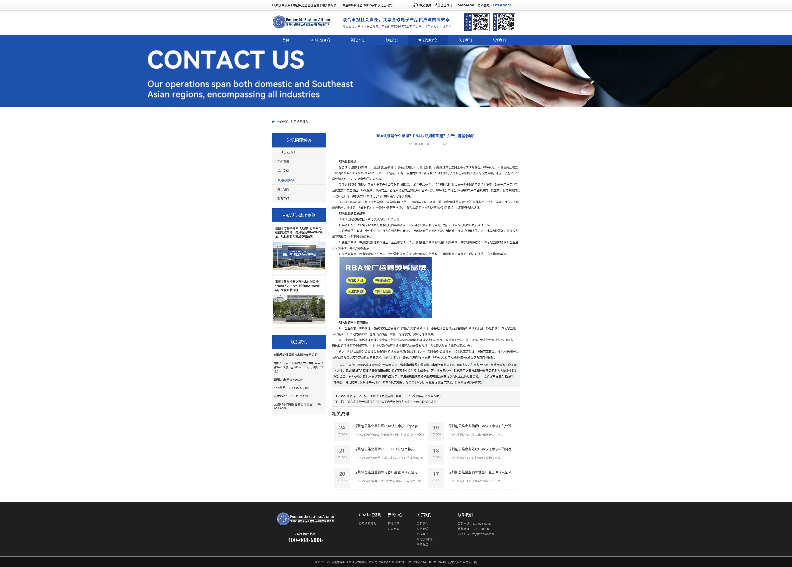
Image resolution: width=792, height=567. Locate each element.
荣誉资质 (422, 544)
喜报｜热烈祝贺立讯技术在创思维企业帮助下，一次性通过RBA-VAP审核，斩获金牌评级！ (298, 285)
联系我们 (499, 40)
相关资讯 (340, 413)
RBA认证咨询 (320, 40)
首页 (286, 40)
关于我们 (465, 40)
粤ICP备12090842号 (391, 562)
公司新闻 (393, 529)
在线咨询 (425, 5)
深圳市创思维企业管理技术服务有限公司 (351, 562)
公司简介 (422, 523)
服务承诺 (422, 529)
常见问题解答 (428, 40)
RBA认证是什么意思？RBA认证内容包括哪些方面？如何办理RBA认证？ (393, 402)
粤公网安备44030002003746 (427, 562)
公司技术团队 (425, 539)
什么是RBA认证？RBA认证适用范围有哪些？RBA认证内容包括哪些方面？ (394, 396)
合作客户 (422, 534)
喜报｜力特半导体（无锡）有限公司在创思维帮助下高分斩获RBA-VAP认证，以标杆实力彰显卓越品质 (299, 232)
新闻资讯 (357, 40)
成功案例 (391, 40)
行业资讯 (393, 523)
